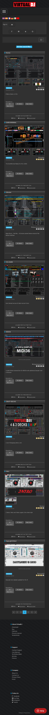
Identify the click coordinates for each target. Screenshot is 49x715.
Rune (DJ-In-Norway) (38, 227)
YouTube (16, 698)
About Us (15, 673)
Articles (14, 656)
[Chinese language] (18, 18)
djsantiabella (40, 297)
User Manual (16, 652)
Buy (13, 629)
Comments (22, 118)
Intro (7, 471)
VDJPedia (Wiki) (17, 654)
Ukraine (8, 192)
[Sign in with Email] (12, 24)
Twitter (15, 702)
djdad (42, 436)
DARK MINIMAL (11, 122)
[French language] (9, 18)
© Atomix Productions (24, 713)
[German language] (12, 18)
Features (14, 631)
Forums (14, 658)
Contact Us (15, 675)
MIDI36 (8, 332)
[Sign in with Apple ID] (26, 31)
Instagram (16, 700)
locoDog (41, 87)
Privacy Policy (16, 677)
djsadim (42, 157)
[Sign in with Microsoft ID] (18, 31)
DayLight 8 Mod (11, 541)
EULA (13, 679)
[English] (3, 18)
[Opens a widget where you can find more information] (40, 711)
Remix (8, 53)
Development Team (39, 364)
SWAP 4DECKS (11, 401)
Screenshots (15, 635)
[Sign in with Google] (32, 31)
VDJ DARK (9, 262)
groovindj (41, 573)
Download (15, 627)
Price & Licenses (17, 633)
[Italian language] (15, 18)
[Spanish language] (6, 18)
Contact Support (17, 650)
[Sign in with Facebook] (12, 31)
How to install (31, 118)
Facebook (16, 696)
